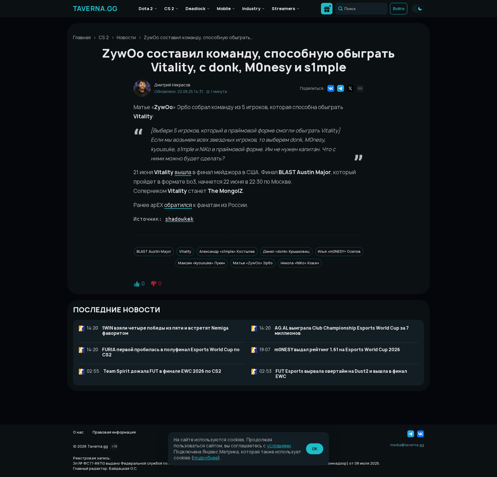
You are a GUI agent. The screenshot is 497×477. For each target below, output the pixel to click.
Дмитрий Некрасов (172, 85)
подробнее (205, 458)
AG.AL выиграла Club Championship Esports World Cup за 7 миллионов (342, 330)
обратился (178, 205)
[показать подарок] (326, 8)
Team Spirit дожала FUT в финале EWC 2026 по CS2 (162, 371)
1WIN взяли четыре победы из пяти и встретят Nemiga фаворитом (165, 330)
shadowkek (179, 219)
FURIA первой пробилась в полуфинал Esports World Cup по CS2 (171, 352)
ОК (314, 449)
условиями (279, 446)
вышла (183, 172)
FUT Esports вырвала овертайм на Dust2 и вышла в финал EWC (341, 373)
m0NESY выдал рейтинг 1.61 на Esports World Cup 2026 (337, 350)
